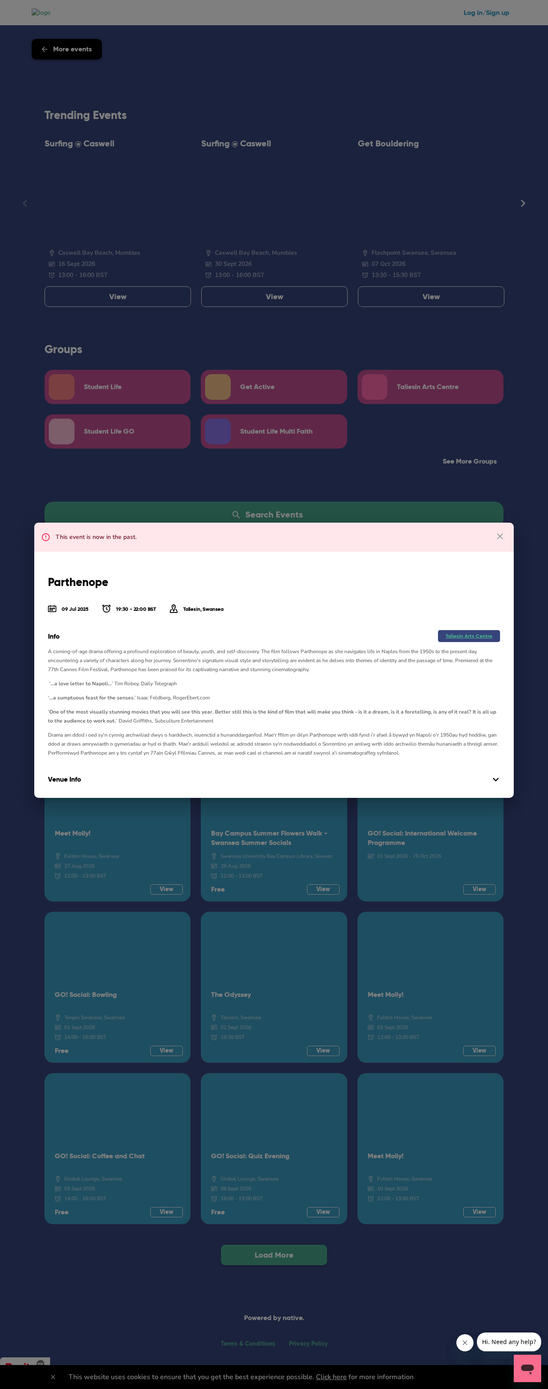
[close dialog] (500, 536)
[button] (469, 636)
